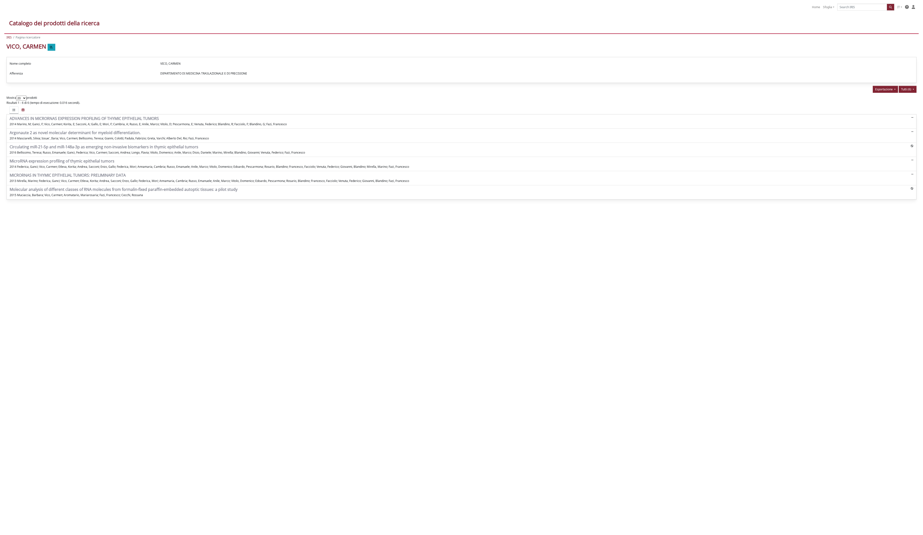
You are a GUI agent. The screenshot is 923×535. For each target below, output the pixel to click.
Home (816, 7)
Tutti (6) (906, 89)
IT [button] (898, 7)
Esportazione (884, 89)
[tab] (14, 110)
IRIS (9, 37)
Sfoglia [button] (827, 7)
